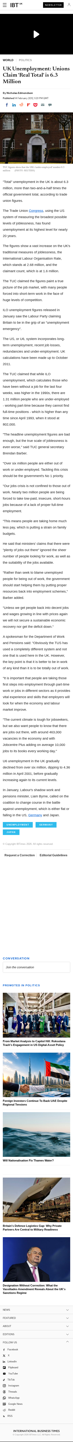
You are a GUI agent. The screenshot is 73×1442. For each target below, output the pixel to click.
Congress (36, 211)
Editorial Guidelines (53, 855)
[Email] (42, 104)
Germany (35, 815)
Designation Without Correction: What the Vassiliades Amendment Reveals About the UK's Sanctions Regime (34, 1289)
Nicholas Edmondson (20, 93)
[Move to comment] (50, 104)
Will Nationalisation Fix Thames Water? (28, 1160)
